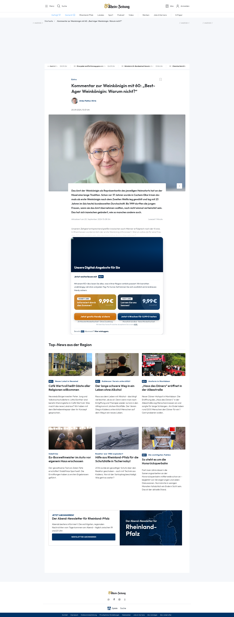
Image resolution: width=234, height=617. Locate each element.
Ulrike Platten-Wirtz (87, 101)
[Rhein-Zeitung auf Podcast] (124, 599)
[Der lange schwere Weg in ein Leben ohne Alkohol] (117, 364)
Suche (64, 6)
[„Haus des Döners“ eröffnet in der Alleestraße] (163, 364)
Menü (51, 6)
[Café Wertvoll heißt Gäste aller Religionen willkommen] (70, 364)
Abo (172, 6)
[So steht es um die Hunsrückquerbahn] (163, 438)
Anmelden (185, 6)
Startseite (49, 21)
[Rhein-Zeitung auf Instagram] (119, 599)
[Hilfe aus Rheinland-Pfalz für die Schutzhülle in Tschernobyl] (117, 438)
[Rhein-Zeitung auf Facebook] (114, 599)
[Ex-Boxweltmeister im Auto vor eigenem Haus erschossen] (70, 438)
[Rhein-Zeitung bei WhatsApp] (108, 599)
